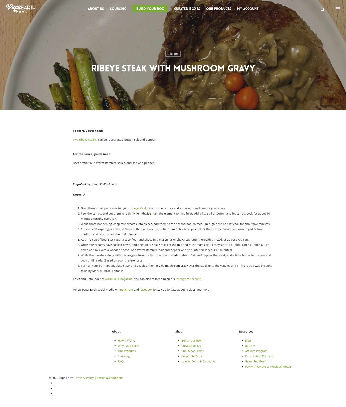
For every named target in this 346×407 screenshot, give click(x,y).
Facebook (146, 289)
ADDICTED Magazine (119, 279)
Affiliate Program (256, 351)
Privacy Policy (85, 378)
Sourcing (124, 356)
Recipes (173, 54)
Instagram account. (188, 279)
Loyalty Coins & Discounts (198, 361)
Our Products (127, 351)
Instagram (126, 289)
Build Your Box (191, 340)
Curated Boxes (191, 346)
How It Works (126, 340)
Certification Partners (259, 356)
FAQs (121, 361)
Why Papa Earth (128, 346)
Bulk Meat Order (192, 351)
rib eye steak (138, 208)
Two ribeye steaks (85, 139)
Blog (248, 340)
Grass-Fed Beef (255, 361)
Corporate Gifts (191, 356)
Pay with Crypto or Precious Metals (268, 366)
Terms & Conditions (110, 378)
